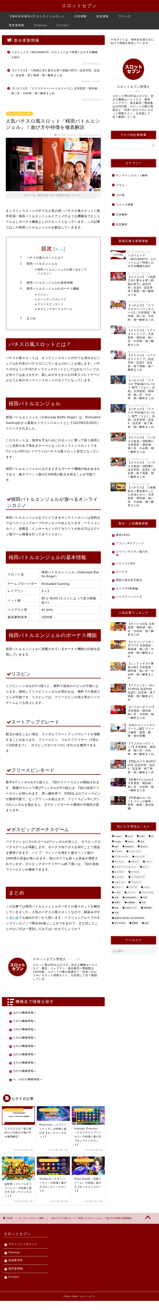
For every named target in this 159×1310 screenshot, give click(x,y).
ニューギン (119, 877)
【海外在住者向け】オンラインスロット (37, 16)
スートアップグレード (52, 299)
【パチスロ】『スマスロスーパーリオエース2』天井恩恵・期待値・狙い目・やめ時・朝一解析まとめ (55, 91)
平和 (116, 913)
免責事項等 (15, 1260)
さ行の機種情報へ (24, 1029)
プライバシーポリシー (22, 1244)
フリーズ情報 (124, 204)
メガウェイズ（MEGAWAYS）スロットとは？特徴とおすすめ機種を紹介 (54, 55)
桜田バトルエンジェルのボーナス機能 (53, 288)
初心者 (14, 917)
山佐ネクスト (131, 908)
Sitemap (40, 25)
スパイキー (119, 872)
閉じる (59, 249)
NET (116, 847)
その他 (120, 195)
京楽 (145, 897)
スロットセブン (79, 5)
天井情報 (80, 16)
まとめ (31, 318)
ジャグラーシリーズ (129, 596)
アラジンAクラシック (130, 543)
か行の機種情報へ (24, 1021)
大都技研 (131, 903)
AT (152, 837)
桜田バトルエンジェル (42, 263)
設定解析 (122, 224)
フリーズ (124, 16)
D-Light (118, 842)
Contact (63, 25)
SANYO (143, 847)
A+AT (130, 837)
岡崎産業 (147, 908)
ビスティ (118, 887)
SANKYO (129, 847)
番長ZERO (123, 535)
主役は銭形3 (130, 897)
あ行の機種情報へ (24, 1012)
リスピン (43, 294)
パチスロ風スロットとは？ (45, 257)
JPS (142, 842)
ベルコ (146, 887)
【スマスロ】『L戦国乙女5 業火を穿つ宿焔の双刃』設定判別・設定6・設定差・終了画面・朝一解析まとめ (55, 73)
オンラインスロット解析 (19, 114)
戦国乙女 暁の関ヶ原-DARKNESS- (130, 918)
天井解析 (122, 214)
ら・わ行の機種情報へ (27, 1079)
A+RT (141, 837)
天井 (144, 903)
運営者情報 (16, 25)
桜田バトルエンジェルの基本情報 (50, 282)
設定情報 (102, 16)
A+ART (118, 837)
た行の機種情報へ (24, 1037)
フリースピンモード (50, 304)
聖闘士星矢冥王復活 (129, 580)
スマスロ (135, 872)
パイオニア (136, 882)
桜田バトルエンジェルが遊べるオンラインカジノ (62, 271)
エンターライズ (121, 857)
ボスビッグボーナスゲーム (54, 309)
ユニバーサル (147, 892)
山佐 (116, 908)
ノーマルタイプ (138, 877)
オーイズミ (119, 862)
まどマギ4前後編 (127, 588)
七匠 (116, 897)
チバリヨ (122, 571)
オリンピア (140, 857)
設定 (147, 923)
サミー (146, 867)
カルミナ (135, 862)
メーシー (131, 892)
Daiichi (131, 842)
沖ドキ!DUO (120, 923)
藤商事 (135, 923)
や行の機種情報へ (24, 1071)
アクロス (118, 851)
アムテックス (135, 851)
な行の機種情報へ (24, 1046)
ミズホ (117, 892)
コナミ (148, 862)
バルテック (119, 882)
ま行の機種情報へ (24, 1062)
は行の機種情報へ (24, 1054)
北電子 (117, 903)
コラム (120, 185)
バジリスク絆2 (125, 563)
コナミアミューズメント (125, 867)
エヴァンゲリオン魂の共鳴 (132, 553)
